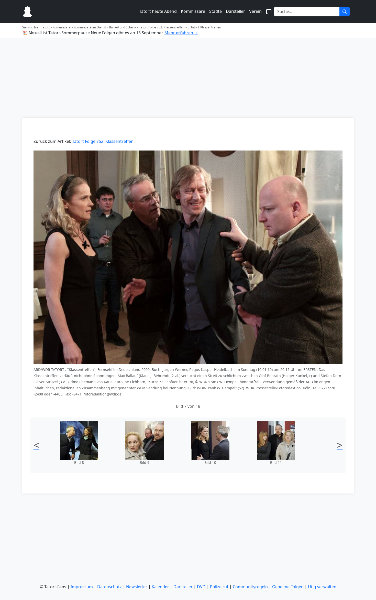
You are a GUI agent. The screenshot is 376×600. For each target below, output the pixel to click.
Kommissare (193, 11)
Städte (215, 11)
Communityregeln (250, 587)
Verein (255, 11)
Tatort (45, 27)
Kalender (160, 587)
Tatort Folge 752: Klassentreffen (161, 27)
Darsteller (235, 11)
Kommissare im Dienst (90, 27)
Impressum (82, 587)
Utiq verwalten (322, 587)
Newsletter (136, 587)
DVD (201, 587)
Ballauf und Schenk (122, 27)
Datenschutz (109, 587)
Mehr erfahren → (181, 33)
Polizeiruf (219, 587)
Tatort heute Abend (158, 11)
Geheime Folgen (288, 587)
